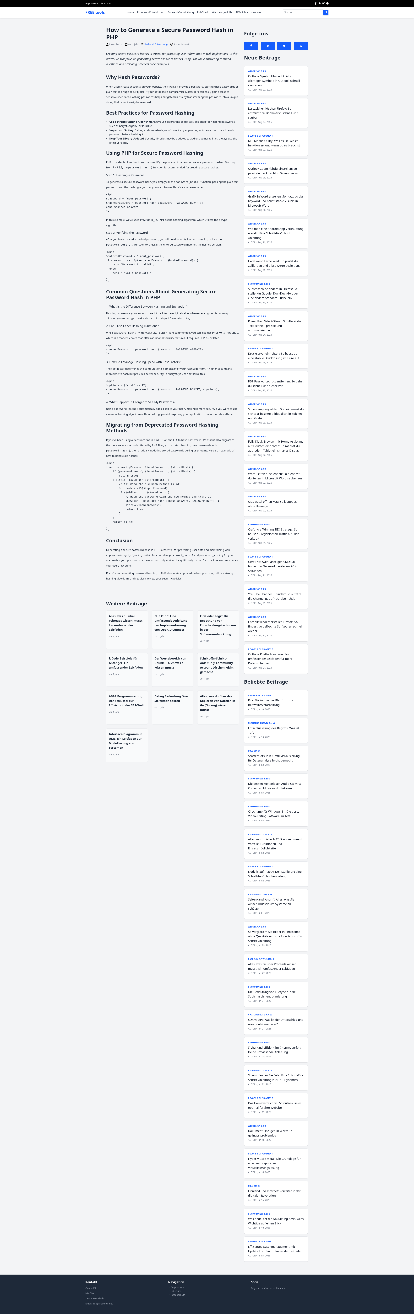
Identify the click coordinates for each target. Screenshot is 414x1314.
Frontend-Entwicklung (150, 12)
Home (130, 12)
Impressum (91, 3)
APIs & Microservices (248, 12)
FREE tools (95, 12)
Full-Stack (203, 12)
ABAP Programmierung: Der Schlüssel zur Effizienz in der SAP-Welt (126, 700)
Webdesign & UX (222, 12)
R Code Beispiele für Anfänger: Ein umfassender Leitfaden (126, 662)
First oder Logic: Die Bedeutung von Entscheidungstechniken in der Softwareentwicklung (218, 625)
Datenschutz (178, 1294)
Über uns (106, 3)
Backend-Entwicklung (181, 12)
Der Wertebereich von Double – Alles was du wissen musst (170, 662)
